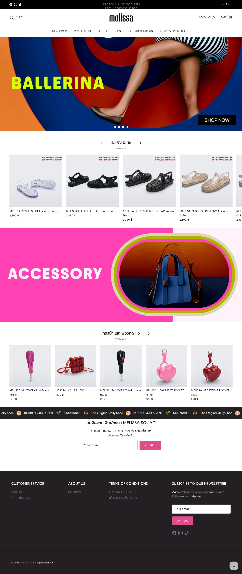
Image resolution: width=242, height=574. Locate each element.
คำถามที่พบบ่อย (20, 498)
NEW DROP (59, 31)
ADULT (102, 31)
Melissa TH (25, 563)
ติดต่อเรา (16, 492)
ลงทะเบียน (150, 445)
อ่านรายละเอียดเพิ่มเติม (121, 435)
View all (121, 148)
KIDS (118, 31)
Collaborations (140, 31)
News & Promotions (175, 31)
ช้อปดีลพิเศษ (121, 143)
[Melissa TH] (121, 17)
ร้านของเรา (74, 492)
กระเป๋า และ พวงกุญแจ (121, 333)
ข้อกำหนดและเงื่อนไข (120, 492)
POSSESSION (82, 31)
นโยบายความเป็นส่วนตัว (123, 498)
